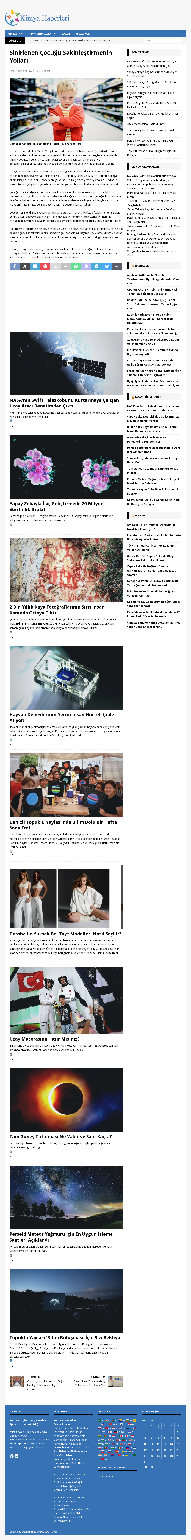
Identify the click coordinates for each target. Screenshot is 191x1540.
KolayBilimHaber (63, 1455)
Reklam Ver (83, 33)
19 (158, 1450)
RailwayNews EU (63, 1520)
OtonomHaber (62, 1428)
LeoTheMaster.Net (77, 1451)
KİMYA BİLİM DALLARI (41, 33)
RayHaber (142, 265)
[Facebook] (12, 1456)
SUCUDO (59, 1420)
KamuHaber (75, 1443)
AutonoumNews (75, 1497)
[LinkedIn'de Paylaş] (35, 266)
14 (171, 1444)
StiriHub (70, 1513)
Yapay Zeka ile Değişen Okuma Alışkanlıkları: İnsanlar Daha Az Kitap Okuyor (151, 570)
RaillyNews (60, 1497)
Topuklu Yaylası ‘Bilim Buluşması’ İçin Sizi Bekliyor (66, 1337)
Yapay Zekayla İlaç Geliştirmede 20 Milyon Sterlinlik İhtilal (57, 506)
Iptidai (140, 515)
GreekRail (84, 1509)
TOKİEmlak (74, 1490)
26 (158, 1456)
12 (158, 1444)
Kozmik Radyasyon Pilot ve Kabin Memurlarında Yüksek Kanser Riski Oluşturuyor (150, 319)
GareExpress (72, 1501)
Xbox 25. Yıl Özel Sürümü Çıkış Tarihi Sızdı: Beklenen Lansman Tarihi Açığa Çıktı (152, 304)
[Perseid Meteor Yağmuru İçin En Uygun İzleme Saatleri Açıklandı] (66, 1197)
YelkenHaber (61, 1443)
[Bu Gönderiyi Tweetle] (25, 266)
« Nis (144, 1466)
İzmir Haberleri (106, 1476)
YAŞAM (66, 33)
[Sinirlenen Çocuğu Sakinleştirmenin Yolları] (66, 139)
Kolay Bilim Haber (148, 397)
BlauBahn (59, 1501)
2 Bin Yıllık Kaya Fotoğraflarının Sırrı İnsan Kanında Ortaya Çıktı (57, 610)
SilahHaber (60, 1451)
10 (145, 1444)
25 (151, 1456)
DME (78, 1513)
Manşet (46, 71)
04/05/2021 (21, 71)
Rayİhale (77, 1486)
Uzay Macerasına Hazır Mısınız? (45, 1039)
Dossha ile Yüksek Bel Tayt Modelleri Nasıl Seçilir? (66, 934)
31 (145, 1461)
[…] (11, 425)
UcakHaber (60, 1447)
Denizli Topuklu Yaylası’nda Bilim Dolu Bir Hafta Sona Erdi (63, 825)
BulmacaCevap (62, 1474)
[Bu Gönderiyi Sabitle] (45, 266)
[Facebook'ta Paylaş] (15, 266)
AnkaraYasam (61, 1435)
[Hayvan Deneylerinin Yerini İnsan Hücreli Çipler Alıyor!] (66, 678)
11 (151, 1444)
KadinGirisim (75, 1432)
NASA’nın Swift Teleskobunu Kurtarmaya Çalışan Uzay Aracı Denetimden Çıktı (64, 403)
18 (151, 1450)
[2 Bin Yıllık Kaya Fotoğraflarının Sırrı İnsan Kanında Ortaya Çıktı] (66, 570)
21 (171, 1450)
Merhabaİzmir (62, 1439)
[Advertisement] (66, 301)
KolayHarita (60, 1478)
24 (145, 1456)
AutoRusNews (61, 1517)
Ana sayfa (14, 33)
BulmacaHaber (62, 1466)
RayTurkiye (73, 1478)
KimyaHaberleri (79, 1428)
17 (145, 1450)
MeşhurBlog (60, 1490)
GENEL (36, 71)
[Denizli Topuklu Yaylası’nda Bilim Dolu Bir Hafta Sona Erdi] (66, 785)
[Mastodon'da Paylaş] (86, 266)
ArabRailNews (61, 1505)
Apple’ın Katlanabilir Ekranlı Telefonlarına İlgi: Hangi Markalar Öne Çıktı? (153, 279)
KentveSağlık (75, 1482)
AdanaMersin (77, 1435)
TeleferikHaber (62, 1424)
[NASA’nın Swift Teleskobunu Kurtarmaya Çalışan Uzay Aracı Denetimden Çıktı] (66, 363)
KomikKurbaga (79, 1474)
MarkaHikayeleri (80, 1463)
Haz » (152, 1466)
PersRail (58, 1509)
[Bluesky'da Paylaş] (107, 266)
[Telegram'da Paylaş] (96, 266)
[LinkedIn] (17, 1456)
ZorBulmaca (60, 1482)
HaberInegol (61, 1459)
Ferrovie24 (59, 1513)
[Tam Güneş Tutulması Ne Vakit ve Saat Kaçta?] (66, 1100)
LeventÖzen (60, 1432)
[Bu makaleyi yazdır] (66, 266)
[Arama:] (162, 40)
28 (171, 1456)
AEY (68, 1463)
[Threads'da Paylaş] (117, 266)
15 (177, 1444)
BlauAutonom (71, 1509)
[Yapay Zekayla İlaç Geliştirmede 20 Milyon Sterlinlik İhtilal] (66, 467)
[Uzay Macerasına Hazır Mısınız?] (66, 1000)
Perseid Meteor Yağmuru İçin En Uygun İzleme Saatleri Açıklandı (61, 1237)
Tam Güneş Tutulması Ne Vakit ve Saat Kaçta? (61, 1136)
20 (164, 1450)
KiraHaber (60, 1463)
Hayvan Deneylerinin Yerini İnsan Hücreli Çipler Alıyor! (63, 717)
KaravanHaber (78, 1439)
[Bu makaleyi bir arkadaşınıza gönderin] (55, 266)
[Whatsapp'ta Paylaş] (76, 266)
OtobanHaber (76, 1459)
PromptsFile (76, 1517)
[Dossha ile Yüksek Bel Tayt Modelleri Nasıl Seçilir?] (66, 897)
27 (164, 1456)
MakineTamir (74, 1447)
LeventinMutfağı (63, 1486)
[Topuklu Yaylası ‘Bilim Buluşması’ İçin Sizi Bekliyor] (66, 1300)
